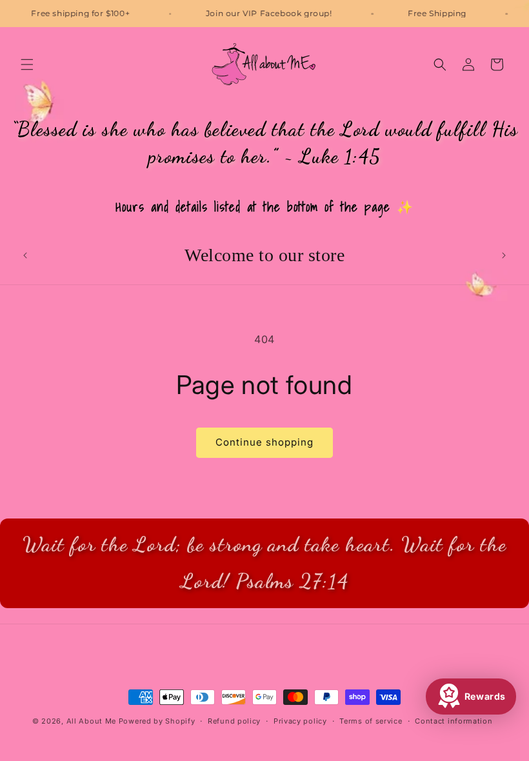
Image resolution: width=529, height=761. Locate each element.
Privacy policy (300, 721)
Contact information (453, 721)
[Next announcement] (504, 255)
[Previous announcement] (25, 255)
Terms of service (370, 721)
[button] (27, 64)
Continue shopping (264, 442)
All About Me (91, 721)
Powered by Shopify (157, 721)
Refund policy (234, 721)
